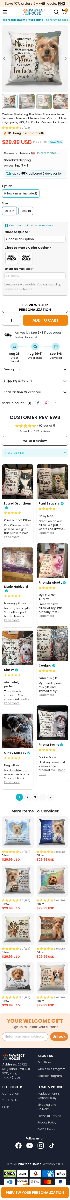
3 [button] (35, 797)
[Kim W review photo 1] (17, 648)
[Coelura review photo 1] (52, 643)
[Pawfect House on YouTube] (29, 1145)
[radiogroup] (35, 258)
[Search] (56, 11)
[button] (10, 128)
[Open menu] (4, 11)
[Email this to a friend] (54, 403)
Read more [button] (12, 537)
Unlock (59, 1036)
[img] (12, 513)
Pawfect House (29, 1164)
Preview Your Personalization (35, 307)
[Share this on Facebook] (38, 403)
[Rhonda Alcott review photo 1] (52, 560)
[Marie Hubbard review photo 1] (17, 564)
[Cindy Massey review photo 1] (17, 731)
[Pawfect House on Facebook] (18, 1145)
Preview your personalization (35, 1192)
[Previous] (5, 58)
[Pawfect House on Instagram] (41, 1145)
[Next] (65, 58)
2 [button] (27, 797)
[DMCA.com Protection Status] (9, 1173)
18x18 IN (26, 211)
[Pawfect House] (34, 11)
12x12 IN (9, 211)
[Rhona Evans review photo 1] (52, 722)
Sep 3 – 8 (21, 165)
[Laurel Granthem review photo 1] (17, 481)
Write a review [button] (35, 441)
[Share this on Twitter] (29, 403)
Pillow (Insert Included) (20, 193)
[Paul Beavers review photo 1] (52, 481)
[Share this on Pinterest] (46, 403)
